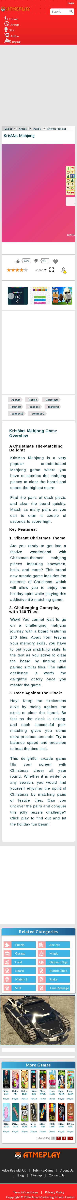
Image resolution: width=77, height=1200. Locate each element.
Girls (12, 30)
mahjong (53, 406)
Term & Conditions (25, 1192)
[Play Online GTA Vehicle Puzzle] (33, 1112)
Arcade (14, 24)
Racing (16, 41)
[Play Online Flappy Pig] (6, 1112)
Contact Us (56, 1175)
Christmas (52, 399)
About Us (66, 1170)
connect (34, 406)
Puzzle (33, 399)
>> (70, 1138)
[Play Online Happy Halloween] (61, 1079)
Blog (20, 1175)
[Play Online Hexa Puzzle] (52, 1079)
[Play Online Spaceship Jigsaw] (42, 1112)
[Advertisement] (38, 85)
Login (71, 3)
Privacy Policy (54, 1192)
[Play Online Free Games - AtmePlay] (15, 9)
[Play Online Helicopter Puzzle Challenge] (61, 1112)
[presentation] (11, 296)
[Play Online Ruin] (52, 1112)
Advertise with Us (14, 1170)
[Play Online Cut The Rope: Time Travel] (15, 1079)
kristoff (16, 406)
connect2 (17, 413)
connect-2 (38, 413)
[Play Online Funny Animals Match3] (70, 1079)
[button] (71, 11)
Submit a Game (43, 1170)
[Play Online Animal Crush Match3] (24, 1112)
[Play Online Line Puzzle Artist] (70, 1112)
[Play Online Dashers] (15, 1112)
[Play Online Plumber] (42, 1079)
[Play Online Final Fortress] (6, 1079)
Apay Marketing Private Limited (54, 1197)
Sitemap (36, 1175)
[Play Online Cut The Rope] (24, 1079)
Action (14, 36)
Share (39, 270)
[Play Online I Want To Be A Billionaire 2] (33, 1079)
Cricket (13, 19)
